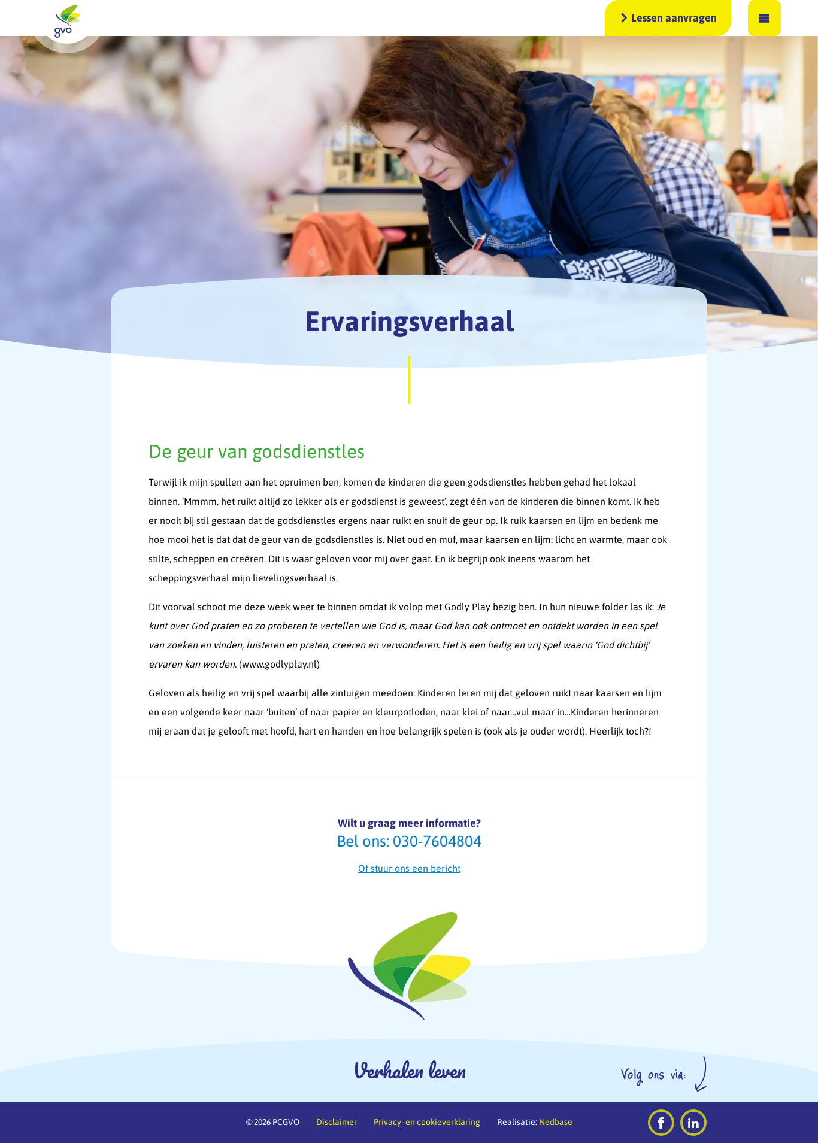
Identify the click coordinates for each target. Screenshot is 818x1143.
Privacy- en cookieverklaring (427, 1122)
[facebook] (661, 1122)
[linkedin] (693, 1122)
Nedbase (555, 1122)
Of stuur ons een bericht (409, 868)
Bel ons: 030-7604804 (409, 841)
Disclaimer (336, 1122)
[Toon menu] (764, 18)
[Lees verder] (409, 380)
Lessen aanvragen (674, 17)
